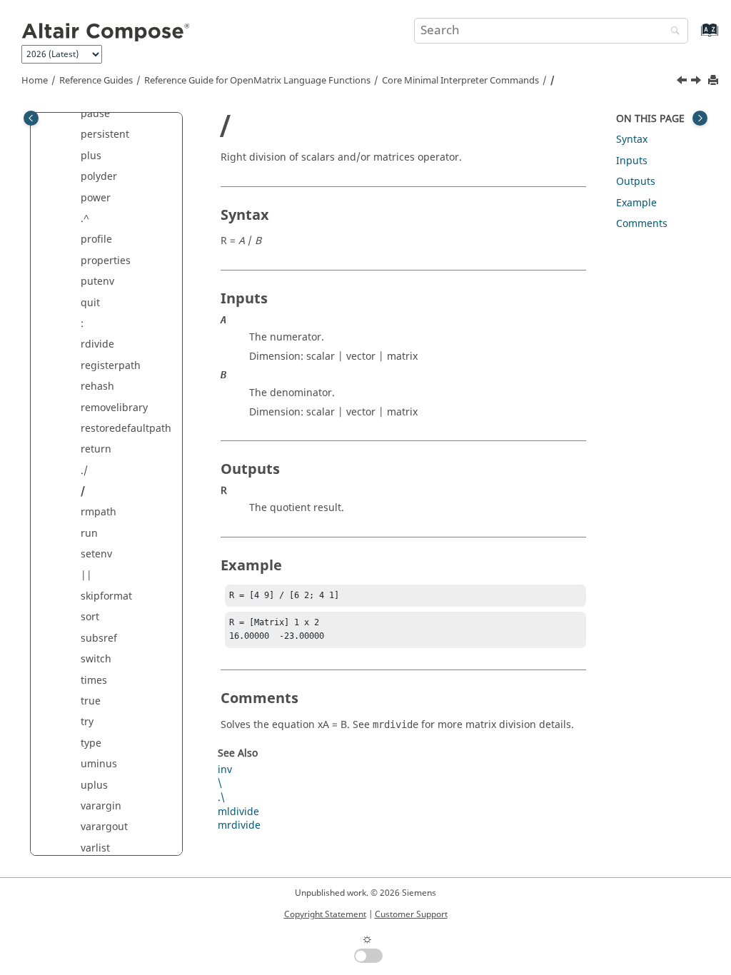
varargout (104, 826)
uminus (99, 764)
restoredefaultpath (126, 428)
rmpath (98, 512)
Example (636, 203)
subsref (99, 638)
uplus (94, 785)
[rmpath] (697, 82)
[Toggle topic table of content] (699, 118)
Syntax (631, 139)
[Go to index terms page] (694, 36)
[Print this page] (714, 81)
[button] (75, 135)
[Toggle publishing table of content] (31, 118)
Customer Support (411, 914)
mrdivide (239, 825)
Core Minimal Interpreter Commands (460, 80)
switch (96, 659)
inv (225, 769)
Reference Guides (96, 80)
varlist (95, 848)
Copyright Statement (325, 914)
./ (84, 470)
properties (106, 260)
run (89, 533)
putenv (97, 281)
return (96, 449)
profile (96, 239)
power (96, 198)
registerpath (111, 365)
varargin (101, 806)
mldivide (238, 811)
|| (86, 575)
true (91, 701)
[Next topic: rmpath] (697, 82)
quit (90, 302)
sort (90, 617)
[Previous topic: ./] (683, 82)
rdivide (97, 344)
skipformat (106, 596)
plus (91, 155)
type (91, 743)
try (87, 721)
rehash (97, 386)
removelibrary (114, 407)
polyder (99, 176)
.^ (85, 218)
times (94, 680)
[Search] (672, 32)
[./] (683, 82)
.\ (221, 797)
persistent (105, 134)
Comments (641, 223)
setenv (96, 554)
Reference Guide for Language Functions (257, 80)
